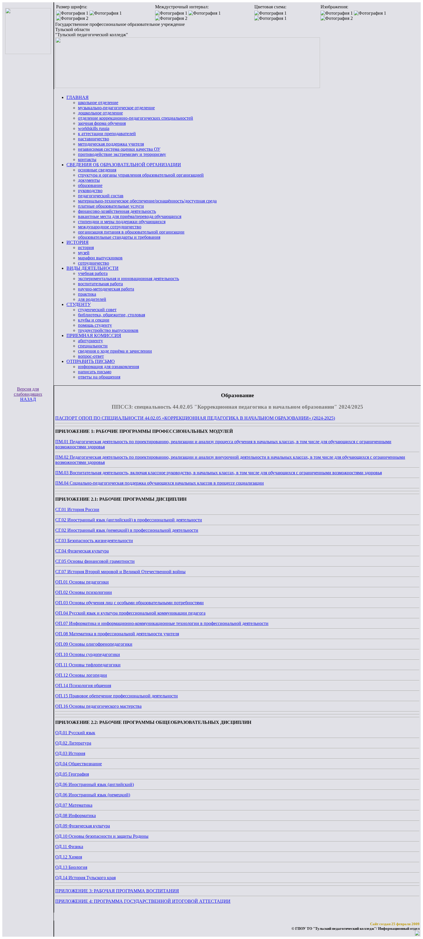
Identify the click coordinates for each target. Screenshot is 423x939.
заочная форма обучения (102, 123)
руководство (90, 190)
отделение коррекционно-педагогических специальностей (135, 118)
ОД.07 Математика (73, 805)
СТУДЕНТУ (78, 304)
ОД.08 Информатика (75, 815)
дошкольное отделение (100, 112)
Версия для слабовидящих (28, 392)
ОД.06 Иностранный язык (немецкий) (92, 794)
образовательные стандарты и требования (119, 237)
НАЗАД (28, 399)
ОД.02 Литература (73, 743)
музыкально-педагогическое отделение (116, 107)
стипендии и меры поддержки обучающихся (121, 221)
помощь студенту (95, 325)
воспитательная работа (100, 283)
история (86, 247)
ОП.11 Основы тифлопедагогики (88, 664)
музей (83, 252)
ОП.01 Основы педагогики (82, 582)
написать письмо (94, 371)
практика (87, 294)
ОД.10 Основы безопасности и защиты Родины (101, 836)
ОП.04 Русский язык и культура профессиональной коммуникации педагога (130, 613)
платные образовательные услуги (111, 206)
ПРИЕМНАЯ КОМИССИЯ (93, 335)
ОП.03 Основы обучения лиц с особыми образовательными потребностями (129, 602)
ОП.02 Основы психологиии (83, 592)
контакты (87, 159)
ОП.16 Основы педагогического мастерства (98, 706)
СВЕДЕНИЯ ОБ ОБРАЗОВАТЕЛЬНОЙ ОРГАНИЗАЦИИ (123, 164)
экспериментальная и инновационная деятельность (128, 278)
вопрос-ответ (91, 356)
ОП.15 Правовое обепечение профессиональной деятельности (116, 695)
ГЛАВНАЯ (77, 97)
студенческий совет (97, 309)
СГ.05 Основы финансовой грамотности (95, 561)
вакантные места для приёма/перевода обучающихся (129, 216)
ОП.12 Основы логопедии (81, 675)
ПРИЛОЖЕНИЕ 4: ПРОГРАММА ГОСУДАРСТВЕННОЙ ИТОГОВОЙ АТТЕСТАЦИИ (142, 901)
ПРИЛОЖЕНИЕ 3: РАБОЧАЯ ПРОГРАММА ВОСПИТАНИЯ (117, 890)
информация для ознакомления (108, 366)
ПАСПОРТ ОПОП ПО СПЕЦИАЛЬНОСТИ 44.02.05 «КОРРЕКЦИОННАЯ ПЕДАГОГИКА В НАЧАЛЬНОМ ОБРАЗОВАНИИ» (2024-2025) (195, 418)
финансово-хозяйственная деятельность (117, 211)
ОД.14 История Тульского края (85, 877)
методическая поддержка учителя (111, 143)
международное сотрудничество (109, 226)
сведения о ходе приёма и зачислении (115, 351)
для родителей (92, 299)
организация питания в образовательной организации (131, 232)
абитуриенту (90, 340)
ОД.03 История (70, 753)
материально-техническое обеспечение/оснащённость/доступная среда (147, 200)
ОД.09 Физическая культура (82, 825)
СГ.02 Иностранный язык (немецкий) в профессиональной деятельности (126, 530)
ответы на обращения (99, 376)
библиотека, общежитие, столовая (111, 314)
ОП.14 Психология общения (83, 685)
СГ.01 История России (77, 509)
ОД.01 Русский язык (75, 732)
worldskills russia (93, 128)
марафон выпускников (100, 257)
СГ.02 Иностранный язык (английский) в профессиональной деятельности (128, 519)
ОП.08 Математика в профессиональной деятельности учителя (117, 633)
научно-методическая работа (106, 288)
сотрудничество (93, 263)
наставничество (93, 138)
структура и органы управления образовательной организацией (141, 175)
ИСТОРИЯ (77, 242)
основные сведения (97, 169)
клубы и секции (93, 320)
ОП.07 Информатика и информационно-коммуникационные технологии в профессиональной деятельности (161, 623)
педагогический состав (100, 195)
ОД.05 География (72, 774)
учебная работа (93, 273)
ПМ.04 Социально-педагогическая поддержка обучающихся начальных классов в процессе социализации (159, 483)
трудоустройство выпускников (108, 330)
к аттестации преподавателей (107, 133)
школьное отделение (98, 102)
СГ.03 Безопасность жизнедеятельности (94, 540)
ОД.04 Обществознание (78, 763)
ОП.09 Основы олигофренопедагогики (93, 644)
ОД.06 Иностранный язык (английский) (94, 784)
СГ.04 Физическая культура (82, 550)
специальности (93, 345)
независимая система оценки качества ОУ (119, 149)
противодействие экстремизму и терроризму (122, 154)
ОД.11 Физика (69, 846)
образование (90, 185)
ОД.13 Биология (71, 867)
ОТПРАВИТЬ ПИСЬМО (90, 361)
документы (89, 180)
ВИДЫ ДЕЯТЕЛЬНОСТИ (92, 268)
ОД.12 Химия (68, 856)
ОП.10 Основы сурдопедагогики (87, 654)
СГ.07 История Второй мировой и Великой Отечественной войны (120, 571)
